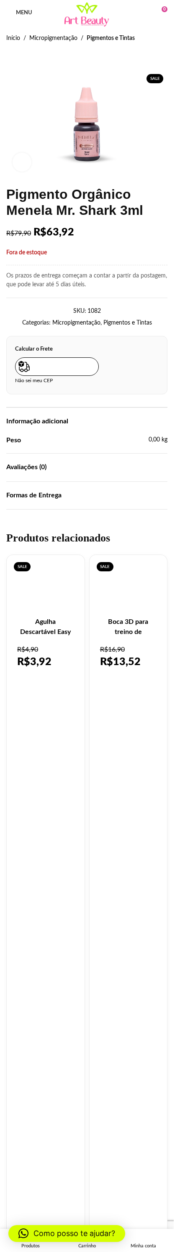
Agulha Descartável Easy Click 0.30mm (45, 631)
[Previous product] (11, 56)
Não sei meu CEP (34, 380)
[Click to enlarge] (22, 162)
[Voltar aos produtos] (21, 56)
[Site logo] (87, 15)
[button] (66, 1233)
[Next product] (31, 56)
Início (13, 38)
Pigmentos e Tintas (111, 38)
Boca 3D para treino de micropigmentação (128, 631)
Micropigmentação (53, 38)
